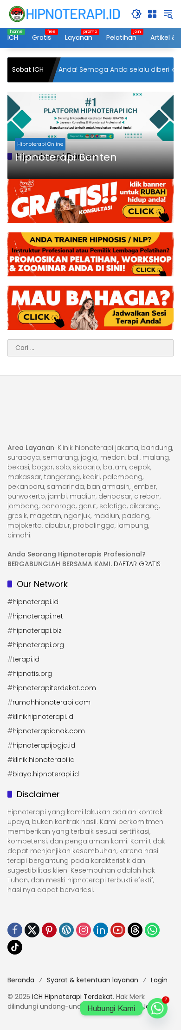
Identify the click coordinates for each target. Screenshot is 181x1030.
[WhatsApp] (152, 930)
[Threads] (135, 930)
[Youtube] (117, 930)
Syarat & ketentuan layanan (92, 980)
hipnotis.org (32, 673)
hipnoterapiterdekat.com (54, 688)
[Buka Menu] (152, 13)
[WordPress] (66, 930)
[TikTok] (14, 947)
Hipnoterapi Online (40, 144)
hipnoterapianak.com (49, 731)
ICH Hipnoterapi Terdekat (72, 996)
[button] (136, 13)
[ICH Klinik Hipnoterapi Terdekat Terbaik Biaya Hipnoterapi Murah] (64, 13)
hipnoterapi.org (38, 644)
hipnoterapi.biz (37, 630)
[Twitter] (32, 930)
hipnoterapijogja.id (44, 745)
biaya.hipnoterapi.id (46, 774)
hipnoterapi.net (38, 616)
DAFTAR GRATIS (137, 563)
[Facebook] (14, 930)
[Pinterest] (49, 930)
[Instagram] (83, 930)
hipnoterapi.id (35, 601)
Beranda (20, 980)
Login (159, 980)
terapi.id (26, 659)
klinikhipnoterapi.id (43, 716)
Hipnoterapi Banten (66, 157)
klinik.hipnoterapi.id (44, 759)
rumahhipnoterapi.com (51, 702)
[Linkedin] (100, 930)
